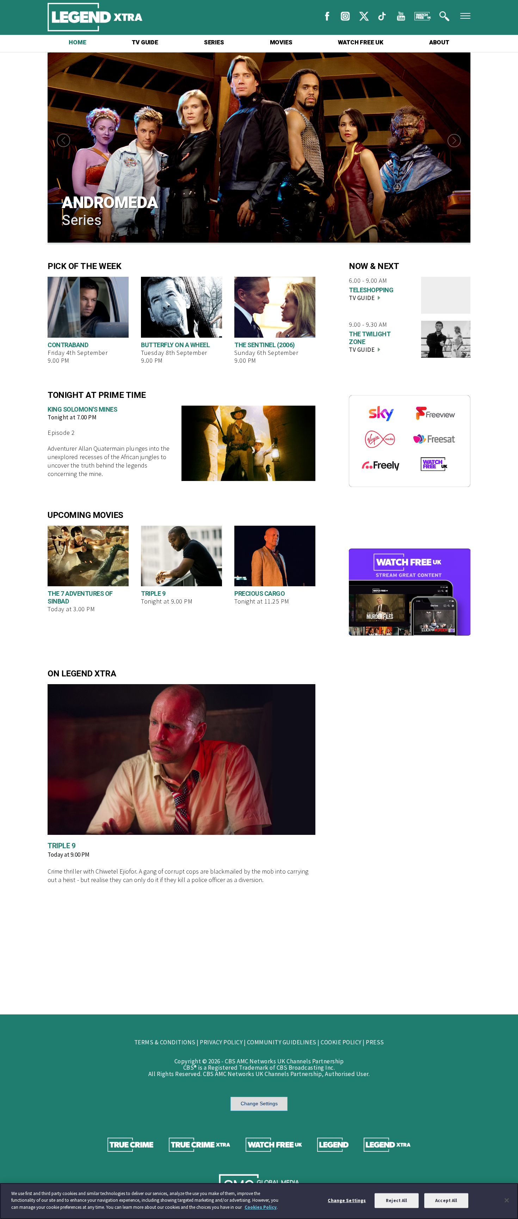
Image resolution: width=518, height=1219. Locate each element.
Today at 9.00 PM (69, 854)
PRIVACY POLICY (221, 1042)
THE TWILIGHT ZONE (369, 338)
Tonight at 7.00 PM (72, 417)
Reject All (396, 1201)
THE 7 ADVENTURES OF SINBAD (80, 597)
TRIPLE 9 (153, 594)
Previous (61, 140)
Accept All (446, 1201)
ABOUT (439, 42)
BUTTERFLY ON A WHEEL (175, 345)
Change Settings (259, 1103)
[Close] (506, 1200)
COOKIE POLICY (341, 1042)
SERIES (214, 42)
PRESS (375, 1042)
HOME (77, 42)
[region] (259, 1201)
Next (456, 140)
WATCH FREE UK (360, 42)
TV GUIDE (145, 42)
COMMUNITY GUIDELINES (281, 1042)
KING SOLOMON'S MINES (82, 409)
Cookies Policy (261, 1207)
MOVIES (281, 42)
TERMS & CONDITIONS (165, 1042)
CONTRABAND (68, 345)
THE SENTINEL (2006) (264, 345)
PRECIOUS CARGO (259, 594)
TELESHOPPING (371, 290)
